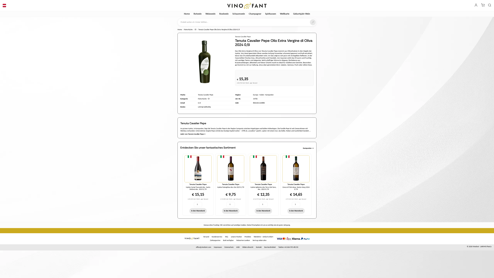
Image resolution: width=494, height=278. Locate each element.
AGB (238, 247)
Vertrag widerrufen (259, 240)
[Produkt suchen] (489, 5)
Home (187, 14)
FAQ (226, 237)
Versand (206, 237)
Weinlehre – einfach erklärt (263, 237)
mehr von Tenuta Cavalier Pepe (192, 134)
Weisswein (210, 14)
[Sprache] (4, 5)
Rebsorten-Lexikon (243, 240)
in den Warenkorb (198, 211)
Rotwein (198, 14)
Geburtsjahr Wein (301, 14)
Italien (261, 95)
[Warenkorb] (483, 5)
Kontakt (259, 247)
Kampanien (269, 95)
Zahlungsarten (215, 240)
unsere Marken (236, 237)
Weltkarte (284, 14)
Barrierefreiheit (270, 247)
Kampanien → (308, 148)
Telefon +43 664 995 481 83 (288, 247)
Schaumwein (238, 14)
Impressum (218, 247)
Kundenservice (217, 237)
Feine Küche (188, 30)
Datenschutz (229, 247)
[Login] (476, 5)
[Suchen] (313, 22)
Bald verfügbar (228, 240)
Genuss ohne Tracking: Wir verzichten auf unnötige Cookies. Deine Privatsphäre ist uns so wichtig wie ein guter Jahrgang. (247, 225)
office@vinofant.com (203, 247)
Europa (255, 95)
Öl (195, 30)
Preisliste (248, 237)
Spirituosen (270, 14)
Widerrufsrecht (247, 247)
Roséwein (224, 14)
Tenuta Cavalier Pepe (243, 37)
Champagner (255, 14)
